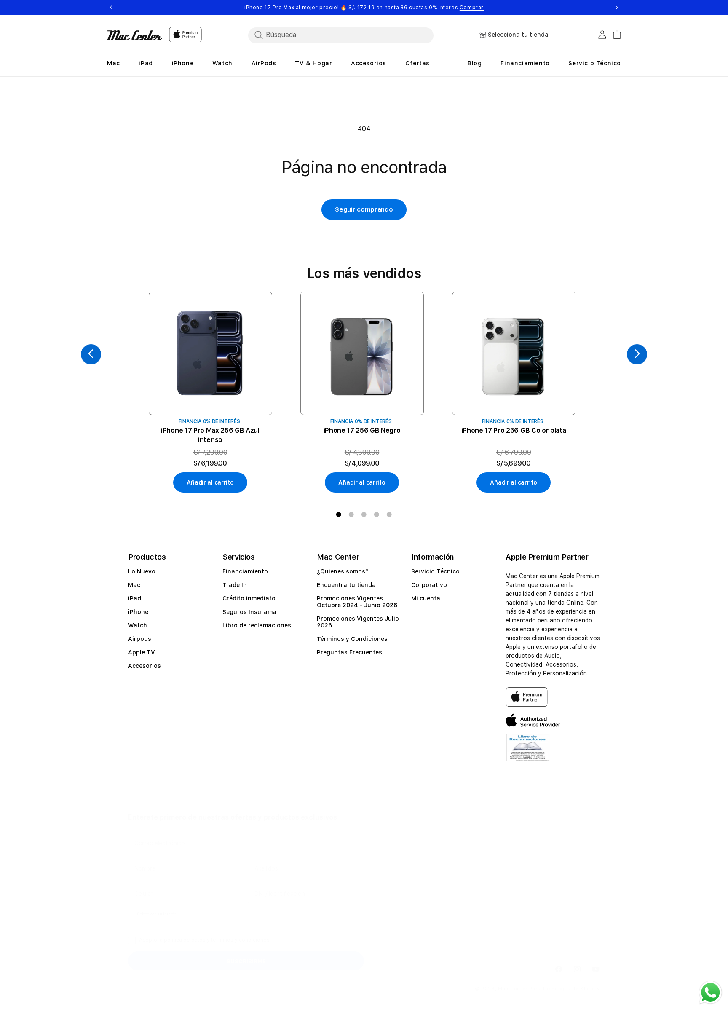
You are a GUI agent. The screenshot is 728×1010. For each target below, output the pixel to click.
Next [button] (617, 7)
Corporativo (429, 584)
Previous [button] (111, 7)
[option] (210, 392)
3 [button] (364, 514)
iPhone (138, 611)
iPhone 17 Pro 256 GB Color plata (513, 430)
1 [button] (339, 514)
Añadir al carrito (210, 482)
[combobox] (341, 35)
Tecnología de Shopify (571, 988)
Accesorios (144, 665)
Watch (137, 625)
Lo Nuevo (141, 571)
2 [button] (351, 514)
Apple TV (141, 652)
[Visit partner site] (528, 753)
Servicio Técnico (435, 571)
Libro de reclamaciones (256, 625)
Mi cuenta (425, 598)
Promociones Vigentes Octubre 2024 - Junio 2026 (357, 601)
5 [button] (389, 514)
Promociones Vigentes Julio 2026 (358, 622)
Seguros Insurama (249, 611)
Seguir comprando (364, 209)
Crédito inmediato (249, 598)
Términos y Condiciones (352, 638)
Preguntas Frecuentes (349, 652)
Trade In (234, 584)
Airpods (139, 638)
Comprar (472, 8)
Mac (134, 584)
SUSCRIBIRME (246, 961)
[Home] (134, 35)
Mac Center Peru (519, 988)
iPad (134, 598)
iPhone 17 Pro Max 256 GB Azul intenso (210, 435)
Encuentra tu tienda (346, 584)
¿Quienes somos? (343, 571)
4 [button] (376, 514)
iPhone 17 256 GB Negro (362, 430)
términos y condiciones (240, 940)
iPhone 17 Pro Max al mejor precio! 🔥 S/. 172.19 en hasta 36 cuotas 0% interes (364, 8)
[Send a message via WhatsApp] (710, 992)
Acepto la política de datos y (204, 940)
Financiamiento (245, 571)
